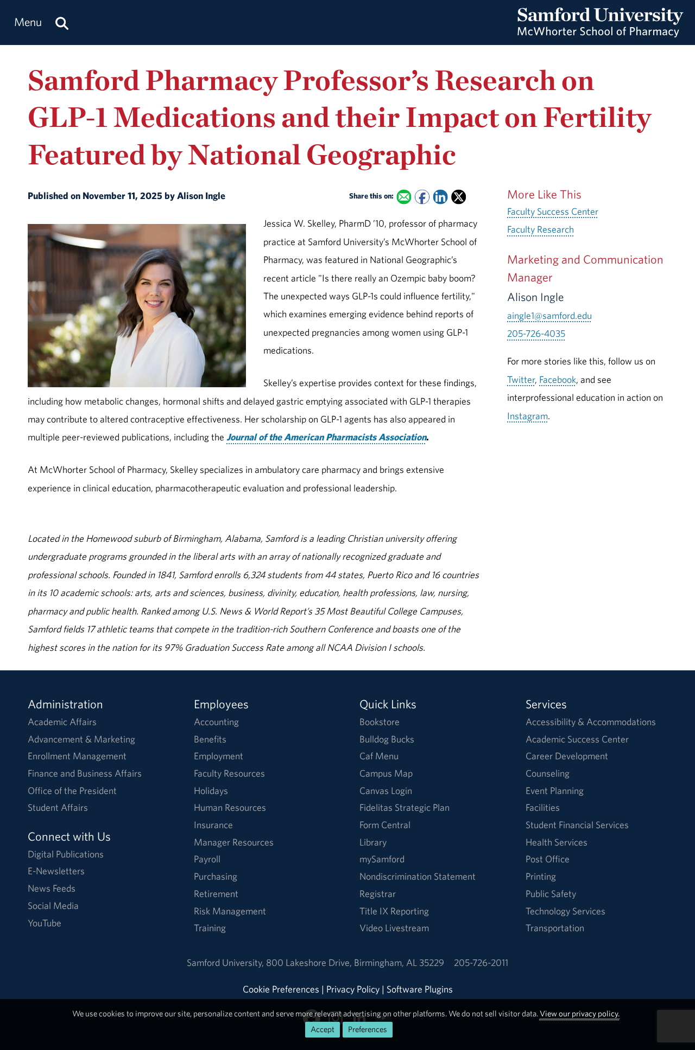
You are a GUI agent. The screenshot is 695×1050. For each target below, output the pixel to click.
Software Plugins (420, 989)
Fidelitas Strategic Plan (404, 807)
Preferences (367, 1029)
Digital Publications (66, 854)
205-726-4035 (536, 333)
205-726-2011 (481, 962)
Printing (541, 876)
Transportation (555, 927)
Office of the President (72, 790)
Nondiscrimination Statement (417, 876)
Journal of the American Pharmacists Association (326, 437)
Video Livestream (394, 927)
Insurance (213, 824)
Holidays (211, 790)
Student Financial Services (577, 824)
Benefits (210, 739)
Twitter (521, 379)
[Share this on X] (458, 197)
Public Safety (551, 893)
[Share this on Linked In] (440, 197)
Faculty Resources (229, 773)
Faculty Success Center (552, 211)
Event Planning (555, 790)
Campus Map (386, 773)
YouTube (44, 923)
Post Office (548, 859)
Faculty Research (540, 229)
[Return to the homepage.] (600, 33)
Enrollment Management (77, 756)
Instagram (527, 415)
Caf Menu (379, 756)
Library (373, 842)
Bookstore (379, 721)
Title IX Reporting (394, 911)
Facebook (557, 379)
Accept (322, 1029)
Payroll (207, 859)
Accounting (216, 721)
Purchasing (215, 876)
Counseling (548, 773)
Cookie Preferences (281, 989)
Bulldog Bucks (386, 739)
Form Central (384, 824)
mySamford (382, 859)
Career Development (567, 756)
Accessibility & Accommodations (591, 721)
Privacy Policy (353, 989)
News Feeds (51, 888)
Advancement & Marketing (81, 739)
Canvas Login (385, 790)
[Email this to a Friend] (404, 197)
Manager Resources (234, 842)
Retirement (216, 893)
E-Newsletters (56, 871)
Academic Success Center (577, 739)
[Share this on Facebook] (422, 197)
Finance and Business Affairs (85, 773)
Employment (218, 756)
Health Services (556, 842)
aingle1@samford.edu (549, 315)
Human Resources (230, 807)
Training (210, 927)
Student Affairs (58, 807)
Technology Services (565, 911)
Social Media (53, 905)
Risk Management (230, 911)
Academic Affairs (62, 721)
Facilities (543, 807)
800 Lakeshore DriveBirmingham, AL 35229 (355, 962)
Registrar (377, 893)
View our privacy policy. (580, 1013)
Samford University (226, 962)
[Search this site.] (62, 22)
